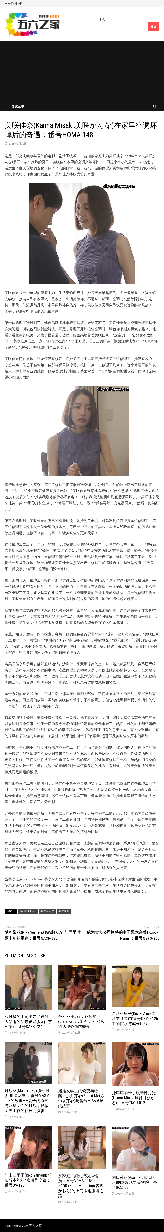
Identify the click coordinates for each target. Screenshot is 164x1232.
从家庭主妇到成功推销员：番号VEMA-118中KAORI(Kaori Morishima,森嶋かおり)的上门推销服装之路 (81, 1185)
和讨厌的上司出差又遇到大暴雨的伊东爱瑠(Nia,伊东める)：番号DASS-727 (28, 1021)
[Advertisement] (82, 71)
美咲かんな (47, 911)
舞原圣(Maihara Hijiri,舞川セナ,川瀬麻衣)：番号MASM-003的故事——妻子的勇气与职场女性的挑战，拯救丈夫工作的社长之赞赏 (28, 1100)
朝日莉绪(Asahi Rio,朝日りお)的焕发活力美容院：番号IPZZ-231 (134, 1182)
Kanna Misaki (28, 911)
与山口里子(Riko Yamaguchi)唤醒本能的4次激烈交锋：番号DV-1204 (28, 1180)
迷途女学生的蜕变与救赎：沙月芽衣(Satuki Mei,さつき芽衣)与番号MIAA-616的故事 (81, 1098)
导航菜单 (17, 106)
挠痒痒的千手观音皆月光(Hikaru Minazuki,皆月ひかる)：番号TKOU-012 (134, 1097)
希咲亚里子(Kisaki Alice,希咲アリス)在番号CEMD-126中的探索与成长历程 (135, 1018)
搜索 (101, 19)
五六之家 (35, 1226)
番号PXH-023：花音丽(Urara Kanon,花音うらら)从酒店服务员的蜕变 (81, 1021)
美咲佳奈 (63, 911)
